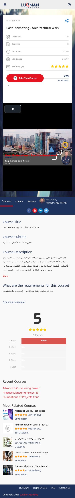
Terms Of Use (40, 487)
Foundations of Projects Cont (21, 397)
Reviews (32, 201)
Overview (6, 201)
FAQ (53, 487)
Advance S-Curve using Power (21, 388)
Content (19, 201)
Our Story (24, 487)
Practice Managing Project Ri (20, 392)
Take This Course (27, 78)
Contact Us (64, 487)
